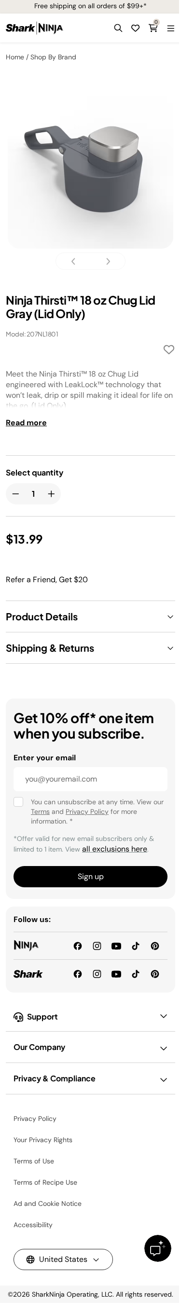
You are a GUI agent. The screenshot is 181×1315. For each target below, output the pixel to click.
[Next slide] (105, 261)
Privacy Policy (87, 811)
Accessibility (33, 1224)
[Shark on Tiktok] (135, 973)
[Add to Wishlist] (169, 351)
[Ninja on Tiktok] (135, 945)
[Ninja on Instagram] (97, 945)
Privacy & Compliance (55, 1078)
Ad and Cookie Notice (48, 1203)
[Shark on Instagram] (97, 973)
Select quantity (34, 472)
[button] (118, 28)
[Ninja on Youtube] (116, 945)
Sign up (91, 876)
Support (42, 1016)
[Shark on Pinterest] (155, 973)
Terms (40, 811)
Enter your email (45, 758)
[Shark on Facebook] (78, 973)
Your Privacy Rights (43, 1139)
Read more (26, 423)
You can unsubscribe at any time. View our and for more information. (97, 811)
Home (15, 57)
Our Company (39, 1047)
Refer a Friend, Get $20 (47, 579)
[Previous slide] (76, 261)
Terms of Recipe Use (45, 1182)
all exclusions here (114, 849)
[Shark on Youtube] (116, 973)
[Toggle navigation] (170, 28)
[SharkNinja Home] (34, 28)
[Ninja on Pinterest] (155, 945)
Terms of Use (34, 1161)
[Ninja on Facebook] (78, 945)
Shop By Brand (53, 57)
